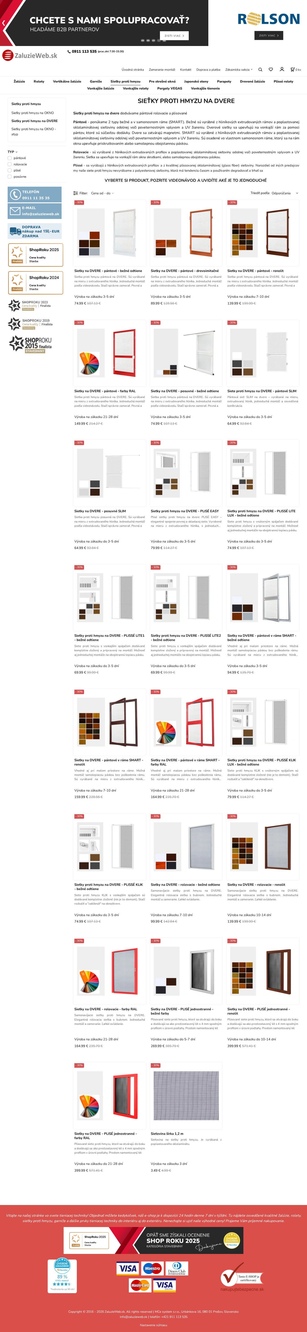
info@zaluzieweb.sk (133, 1317)
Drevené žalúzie (252, 81)
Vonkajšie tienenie (205, 88)
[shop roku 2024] (153, 1240)
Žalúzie (19, 81)
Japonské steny (196, 81)
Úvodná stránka (133, 70)
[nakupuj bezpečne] (242, 1277)
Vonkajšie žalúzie (100, 88)
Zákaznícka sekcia (237, 70)
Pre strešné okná (162, 81)
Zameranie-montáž (162, 70)
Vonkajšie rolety (136, 88)
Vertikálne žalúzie (67, 81)
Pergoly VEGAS (169, 88)
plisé (17, 170)
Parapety (224, 81)
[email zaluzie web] (35, 211)
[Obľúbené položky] (271, 69)
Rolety (39, 81)
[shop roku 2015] (30, 344)
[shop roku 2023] (36, 306)
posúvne (20, 176)
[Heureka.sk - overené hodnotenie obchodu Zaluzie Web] (62, 1275)
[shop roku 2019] (30, 324)
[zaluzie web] (29, 54)
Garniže (96, 81)
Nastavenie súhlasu (153, 1325)
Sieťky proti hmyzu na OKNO (32, 113)
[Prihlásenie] (281, 69)
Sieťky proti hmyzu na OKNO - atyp (33, 131)
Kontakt (185, 70)
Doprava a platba (208, 70)
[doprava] (35, 230)
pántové (20, 158)
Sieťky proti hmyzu (125, 81)
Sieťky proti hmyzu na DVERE (34, 121)
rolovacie (20, 164)
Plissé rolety (283, 81)
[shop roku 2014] (36, 254)
